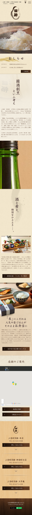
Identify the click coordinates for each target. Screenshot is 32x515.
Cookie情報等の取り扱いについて (16, 502)
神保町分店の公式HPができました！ (18, 64)
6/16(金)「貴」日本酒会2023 (16, 67)
